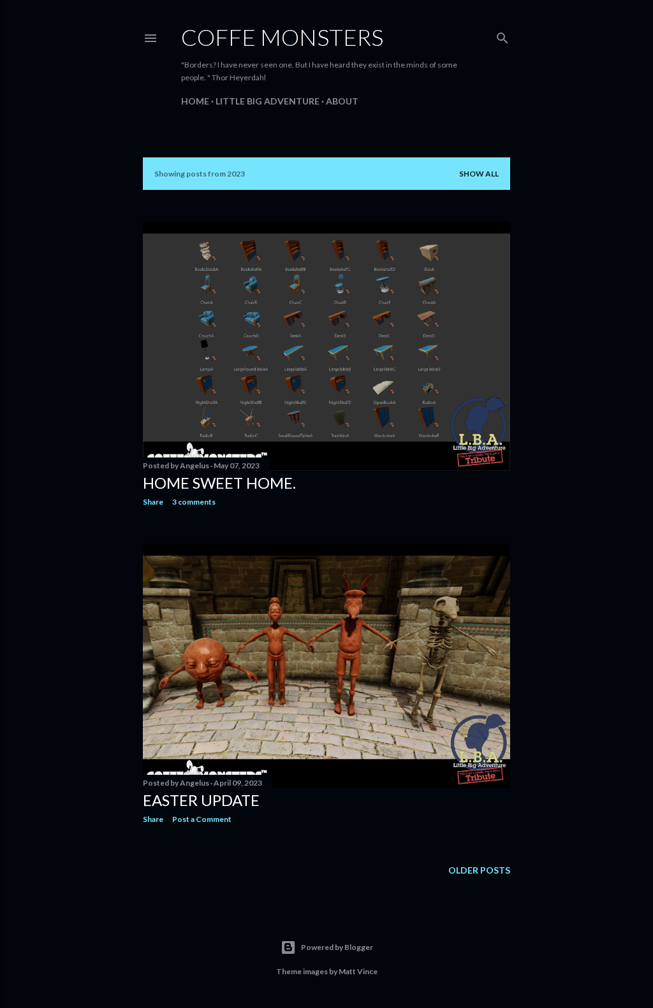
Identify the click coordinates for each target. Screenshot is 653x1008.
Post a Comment (201, 819)
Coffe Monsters (282, 37)
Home (195, 101)
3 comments (194, 502)
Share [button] (153, 502)
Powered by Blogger (337, 947)
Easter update (201, 800)
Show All (479, 173)
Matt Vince (358, 971)
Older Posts (479, 870)
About (342, 101)
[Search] (502, 35)
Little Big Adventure (267, 101)
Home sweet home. (219, 482)
